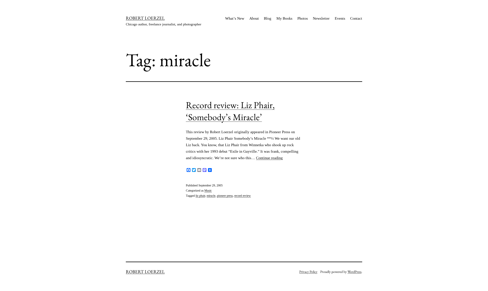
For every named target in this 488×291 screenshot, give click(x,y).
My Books (284, 18)
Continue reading (269, 158)
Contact (356, 18)
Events (340, 18)
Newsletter (321, 18)
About (254, 18)
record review (242, 195)
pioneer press (225, 195)
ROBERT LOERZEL (145, 18)
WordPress (354, 271)
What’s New (234, 18)
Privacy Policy (308, 271)
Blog (267, 18)
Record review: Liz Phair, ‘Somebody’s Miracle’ (230, 111)
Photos (302, 18)
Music (208, 190)
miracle (211, 195)
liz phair (200, 195)
